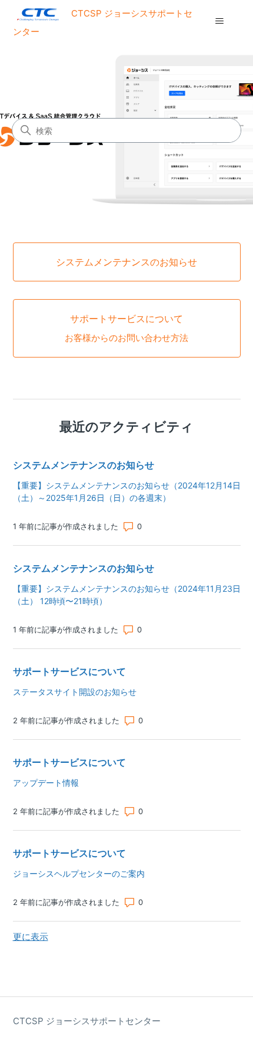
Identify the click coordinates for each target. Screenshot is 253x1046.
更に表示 (30, 936)
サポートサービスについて (69, 671)
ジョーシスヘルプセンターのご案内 (79, 873)
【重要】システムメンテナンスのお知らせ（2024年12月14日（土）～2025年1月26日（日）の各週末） (127, 491)
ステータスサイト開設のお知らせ (75, 692)
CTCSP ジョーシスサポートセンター (87, 1021)
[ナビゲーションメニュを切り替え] (220, 21)
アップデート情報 (46, 783)
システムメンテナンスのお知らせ (83, 465)
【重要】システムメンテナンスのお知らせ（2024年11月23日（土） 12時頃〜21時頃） (127, 594)
